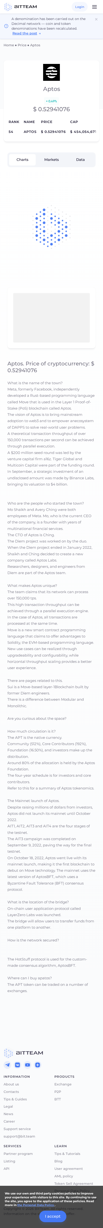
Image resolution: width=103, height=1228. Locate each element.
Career (9, 1121)
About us (11, 1084)
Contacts (11, 1092)
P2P (57, 1092)
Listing (9, 1161)
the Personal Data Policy (36, 1205)
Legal (8, 1107)
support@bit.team (19, 1136)
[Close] (96, 19)
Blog (58, 1161)
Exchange (63, 1084)
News (8, 1114)
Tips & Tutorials (67, 1154)
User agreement (68, 1169)
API (6, 1169)
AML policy (63, 1176)
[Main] (23, 1053)
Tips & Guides (15, 1099)
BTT (57, 1099)
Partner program (18, 1154)
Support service (17, 1129)
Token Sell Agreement (73, 1184)
